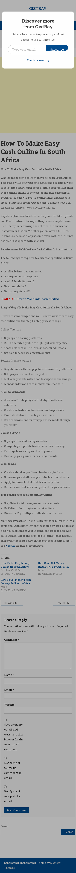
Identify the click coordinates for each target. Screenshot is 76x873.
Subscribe (57, 49)
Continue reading (38, 60)
